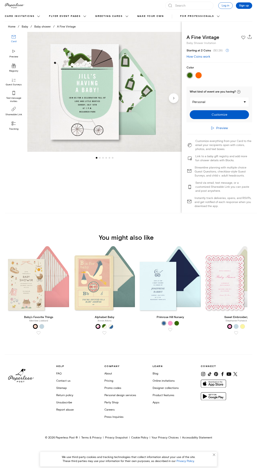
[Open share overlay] (249, 36)
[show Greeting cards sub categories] (126, 16)
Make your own (150, 16)
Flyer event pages (65, 16)
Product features (163, 395)
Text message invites (13, 100)
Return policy (64, 395)
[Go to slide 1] (96, 158)
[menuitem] (23, 16)
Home (11, 26)
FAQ (59, 373)
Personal (198, 102)
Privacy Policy (185, 461)
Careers (109, 409)
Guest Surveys (14, 84)
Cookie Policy (139, 437)
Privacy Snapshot (116, 437)
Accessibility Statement (197, 437)
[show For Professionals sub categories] (218, 16)
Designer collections (166, 388)
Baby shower (42, 26)
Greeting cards (109, 16)
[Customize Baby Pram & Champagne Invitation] (104, 92)
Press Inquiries (113, 417)
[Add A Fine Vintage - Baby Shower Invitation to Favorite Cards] (243, 37)
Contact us (63, 380)
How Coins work (198, 57)
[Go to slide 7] (112, 158)
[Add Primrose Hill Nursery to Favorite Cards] (170, 329)
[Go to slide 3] (100, 158)
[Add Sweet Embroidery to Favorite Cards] (236, 332)
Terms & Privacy (91, 437)
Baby (25, 26)
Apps (156, 402)
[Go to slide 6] (109, 158)
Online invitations (164, 380)
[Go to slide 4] (103, 158)
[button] (239, 92)
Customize (219, 115)
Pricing (108, 380)
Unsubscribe (64, 402)
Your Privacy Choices (165, 437)
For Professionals (197, 16)
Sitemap (61, 388)
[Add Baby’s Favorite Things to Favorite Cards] (38, 332)
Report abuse (65, 409)
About (108, 373)
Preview (13, 56)
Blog (155, 373)
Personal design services (120, 395)
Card (13, 41)
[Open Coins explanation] (227, 51)
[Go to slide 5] (106, 158)
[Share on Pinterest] (216, 374)
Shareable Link (13, 114)
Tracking (13, 129)
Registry (13, 71)
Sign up (244, 5)
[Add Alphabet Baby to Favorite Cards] (104, 332)
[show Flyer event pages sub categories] (84, 16)
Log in (225, 5)
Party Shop (111, 402)
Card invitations (20, 16)
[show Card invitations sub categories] (38, 16)
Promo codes (112, 388)
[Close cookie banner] (214, 454)
